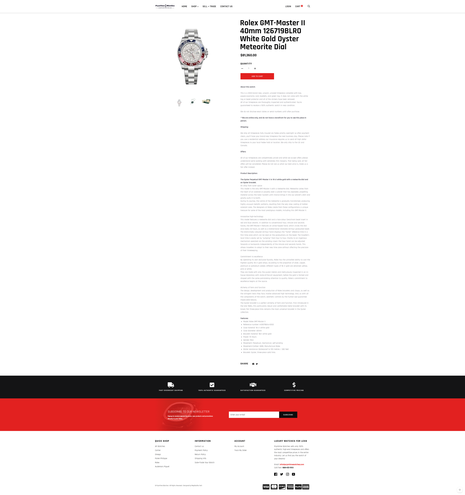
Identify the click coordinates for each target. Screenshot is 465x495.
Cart (298, 6)
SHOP (194, 6)
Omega (158, 454)
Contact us (226, 6)
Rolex (157, 462)
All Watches (160, 446)
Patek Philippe (161, 458)
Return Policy (200, 454)
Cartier (158, 450)
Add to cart (257, 76)
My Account (239, 446)
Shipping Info (200, 458)
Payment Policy (201, 450)
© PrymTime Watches (162, 486)
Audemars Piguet (162, 466)
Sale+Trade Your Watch (204, 462)
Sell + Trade (209, 6)
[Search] (309, 6)
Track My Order (240, 450)
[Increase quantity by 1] (255, 68)
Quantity (246, 63)
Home (184, 6)
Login (288, 6)
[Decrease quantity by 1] (242, 68)
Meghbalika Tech (196, 486)
